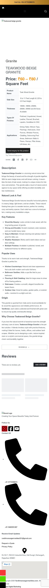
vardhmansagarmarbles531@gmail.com (17, 538)
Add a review (40, 365)
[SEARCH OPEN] (45, 11)
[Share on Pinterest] (27, 160)
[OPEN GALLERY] (24, 36)
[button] (24, 347)
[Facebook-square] (11, 429)
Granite (11, 60)
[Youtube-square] (17, 429)
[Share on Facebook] (18, 160)
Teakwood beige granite (15, 155)
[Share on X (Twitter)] (14, 160)
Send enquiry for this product (18, 150)
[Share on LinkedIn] (22, 160)
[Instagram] (4, 429)
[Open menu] (25, 11)
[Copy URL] (35, 160)
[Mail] (31, 160)
